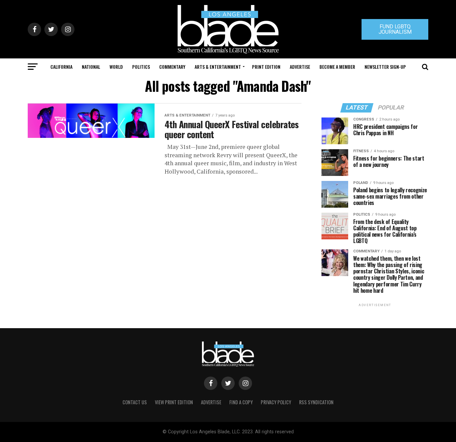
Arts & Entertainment (218, 66)
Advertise (300, 66)
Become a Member (337, 66)
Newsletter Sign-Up (385, 66)
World (116, 66)
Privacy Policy (276, 402)
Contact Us (135, 402)
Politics (141, 66)
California (61, 66)
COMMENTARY (172, 66)
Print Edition (266, 66)
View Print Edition (174, 402)
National (91, 66)
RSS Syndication (316, 402)
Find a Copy (241, 402)
